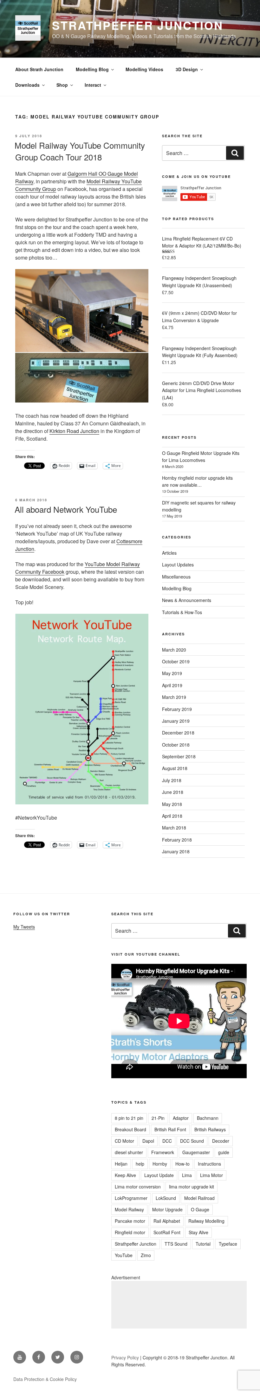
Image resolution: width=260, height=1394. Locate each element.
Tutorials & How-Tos (182, 612)
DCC (167, 1141)
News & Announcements (186, 600)
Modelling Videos (144, 69)
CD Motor (124, 1141)
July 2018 (171, 780)
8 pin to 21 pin (129, 1118)
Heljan (121, 1164)
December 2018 (178, 732)
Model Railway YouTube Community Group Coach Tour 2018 (80, 150)
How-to (182, 1164)
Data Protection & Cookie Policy (45, 1379)
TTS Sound (176, 1244)
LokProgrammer (131, 1198)
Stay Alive (198, 1232)
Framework (162, 1152)
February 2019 (177, 709)
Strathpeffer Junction (137, 25)
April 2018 (172, 816)
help (140, 1164)
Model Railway (129, 1209)
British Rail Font (170, 1129)
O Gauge (200, 1209)
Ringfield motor (130, 1232)
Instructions (209, 1164)
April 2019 (172, 685)
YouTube (124, 1255)
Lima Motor (211, 1175)
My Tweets (24, 927)
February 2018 (177, 839)
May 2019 (172, 673)
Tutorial (203, 1244)
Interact (93, 85)
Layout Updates (178, 564)
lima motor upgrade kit (191, 1186)
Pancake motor (130, 1221)
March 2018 (174, 827)
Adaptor (181, 1118)
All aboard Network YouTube (66, 509)
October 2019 (176, 661)
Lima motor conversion (138, 1186)
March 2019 (174, 697)
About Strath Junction (39, 69)
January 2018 (176, 851)
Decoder (220, 1141)
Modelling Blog (92, 69)
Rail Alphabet (166, 1221)
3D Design (187, 69)
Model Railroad (199, 1198)
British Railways (210, 1129)
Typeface (228, 1244)
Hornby (160, 1164)
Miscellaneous (176, 576)
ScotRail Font (166, 1232)
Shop (62, 85)
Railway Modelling (206, 1221)
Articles (169, 553)
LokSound (166, 1198)
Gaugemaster (196, 1152)
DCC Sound (192, 1141)
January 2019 (176, 721)
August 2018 (174, 768)
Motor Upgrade (167, 1209)
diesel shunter (129, 1152)
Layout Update (159, 1175)
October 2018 (176, 744)
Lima (187, 1175)
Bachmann (207, 1118)
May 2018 (172, 804)
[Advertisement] (179, 1305)
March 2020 (174, 649)
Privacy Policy (125, 1357)
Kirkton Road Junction (74, 431)
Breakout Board (130, 1129)
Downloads (27, 85)
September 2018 (179, 756)
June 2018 (172, 792)
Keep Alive (125, 1175)
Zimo (146, 1255)
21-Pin (158, 1118)
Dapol (148, 1141)
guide (223, 1152)
